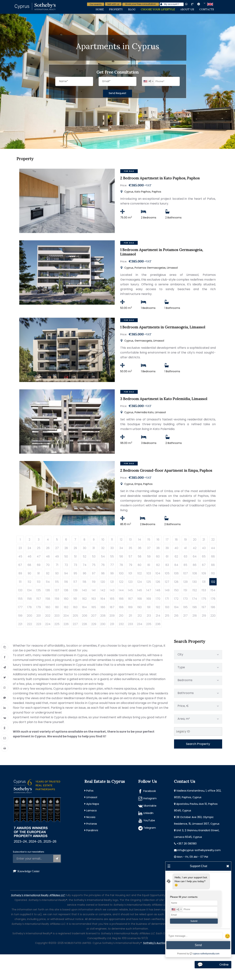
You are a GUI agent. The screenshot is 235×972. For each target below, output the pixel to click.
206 (84, 616)
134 (29, 590)
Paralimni (92, 830)
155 (20, 599)
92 (47, 573)
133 (20, 590)
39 (167, 548)
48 (48, 556)
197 (204, 607)
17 (167, 539)
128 (176, 582)
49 (57, 556)
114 (48, 582)
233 (130, 624)
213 (149, 616)
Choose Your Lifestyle (158, 9)
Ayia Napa (92, 804)
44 (213, 548)
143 (112, 590)
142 (103, 590)
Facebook (149, 791)
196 (194, 607)
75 (93, 565)
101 (130, 573)
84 (176, 565)
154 (213, 590)
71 (57, 565)
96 (84, 573)
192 (158, 607)
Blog (131, 9)
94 (66, 573)
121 (112, 582)
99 (112, 573)
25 (38, 548)
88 (213, 565)
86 (194, 565)
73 (75, 565)
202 (47, 616)
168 (139, 599)
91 (38, 573)
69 (38, 565)
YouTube (149, 820)
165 (112, 599)
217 (185, 616)
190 (139, 607)
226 (66, 624)
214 (158, 616)
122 (121, 582)
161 (75, 599)
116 (66, 582)
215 (167, 616)
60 (158, 556)
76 (103, 565)
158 (48, 599)
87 (204, 565)
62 (176, 556)
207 (93, 616)
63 (185, 556)
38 (158, 548)
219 (204, 616)
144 (121, 590)
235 (148, 624)
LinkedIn (148, 813)
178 (29, 607)
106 (176, 573)
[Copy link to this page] (4, 647)
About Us (187, 9)
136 (48, 590)
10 (103, 539)
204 (66, 616)
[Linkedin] (4, 707)
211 (130, 616)
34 (121, 548)
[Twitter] (4, 677)
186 (103, 607)
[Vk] (4, 717)
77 (112, 565)
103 (149, 573)
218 (194, 616)
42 (194, 548)
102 (139, 573)
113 (38, 582)
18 (176, 539)
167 (130, 599)
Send (198, 945)
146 (139, 590)
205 (75, 616)
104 (158, 573)
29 (75, 548)
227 (75, 624)
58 (139, 556)
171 (167, 599)
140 (84, 590)
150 (176, 590)
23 (20, 548)
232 (121, 624)
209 (112, 616)
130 (194, 582)
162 (84, 599)
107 (185, 573)
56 (121, 556)
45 (20, 556)
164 (102, 599)
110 (213, 573)
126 (158, 582)
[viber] (195, 4)
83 (167, 565)
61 (167, 556)
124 (139, 582)
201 (38, 616)
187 (112, 607)
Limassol (91, 797)
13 (130, 539)
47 (39, 556)
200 (29, 616)
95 (75, 573)
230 (102, 624)
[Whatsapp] (4, 687)
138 (66, 590)
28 (66, 548)
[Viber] (4, 697)
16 (158, 539)
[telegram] (201, 4)
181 (57, 607)
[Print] (4, 748)
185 (93, 607)
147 (148, 590)
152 (194, 590)
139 (75, 590)
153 (204, 590)
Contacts (206, 9)
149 (167, 590)
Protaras (91, 824)
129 (185, 582)
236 (157, 624)
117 (75, 582)
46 (29, 556)
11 (112, 539)
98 (103, 573)
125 (149, 582)
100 (121, 573)
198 (213, 607)
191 (149, 607)
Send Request (117, 93)
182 (66, 607)
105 (167, 573)
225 (56, 624)
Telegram (149, 828)
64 (195, 556)
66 (213, 556)
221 (20, 624)
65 (204, 556)
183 (75, 607)
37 (149, 548)
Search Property (198, 744)
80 (139, 565)
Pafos (89, 790)
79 (130, 565)
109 (204, 573)
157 (38, 599)
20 (194, 539)
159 (57, 599)
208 (103, 616)
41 (185, 548)
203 (56, 616)
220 (213, 616)
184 (84, 607)
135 (38, 590)
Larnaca (91, 810)
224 (47, 624)
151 (185, 590)
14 (139, 539)
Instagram (150, 798)
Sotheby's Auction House (159, 943)
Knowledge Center (28, 871)
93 (57, 573)
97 (93, 573)
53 (93, 556)
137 (57, 590)
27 (57, 548)
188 (121, 607)
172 (176, 599)
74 (84, 565)
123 (130, 582)
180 (48, 607)
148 (158, 590)
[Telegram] (4, 667)
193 (167, 607)
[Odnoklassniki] (4, 727)
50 (66, 556)
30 (84, 548)
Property (116, 9)
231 (112, 624)
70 (48, 565)
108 (194, 573)
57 (130, 556)
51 (75, 556)
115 (57, 582)
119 (93, 582)
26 (48, 548)
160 (66, 599)
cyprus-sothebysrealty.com (206, 953)
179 (38, 607)
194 (176, 607)
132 (213, 582)
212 (140, 616)
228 (84, 624)
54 (103, 556)
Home (100, 9)
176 (213, 599)
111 (20, 582)
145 (130, 590)
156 (29, 599)
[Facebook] (4, 657)
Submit (193, 921)
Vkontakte (149, 806)
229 (93, 624)
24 (29, 548)
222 (29, 624)
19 (185, 539)
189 (130, 607)
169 (149, 599)
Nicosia (90, 817)
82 (158, 565)
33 (112, 548)
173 (185, 599)
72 (66, 565)
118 (84, 582)
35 (130, 548)
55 (112, 556)
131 (204, 582)
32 (102, 548)
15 (148, 539)
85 (185, 565)
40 (176, 548)
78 (121, 565)
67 (20, 565)
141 (94, 590)
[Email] (4, 738)
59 (149, 556)
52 (84, 556)
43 (204, 548)
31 (93, 548)
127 (167, 582)
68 (29, 565)
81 (148, 565)
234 (139, 624)
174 (194, 599)
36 (139, 548)
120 (103, 582)
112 (29, 582)
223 (38, 624)
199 (20, 616)
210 (121, 616)
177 (20, 607)
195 (185, 607)
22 (213, 539)
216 (176, 616)
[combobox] (148, 81)
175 (204, 599)
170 (158, 599)
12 (121, 539)
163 (93, 599)
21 (204, 539)
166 (121, 599)
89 (20, 573)
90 (29, 573)
